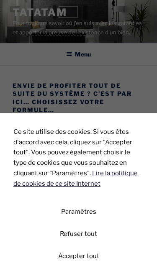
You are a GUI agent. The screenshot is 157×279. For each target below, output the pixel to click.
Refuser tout (78, 234)
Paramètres (78, 211)
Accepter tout (78, 256)
